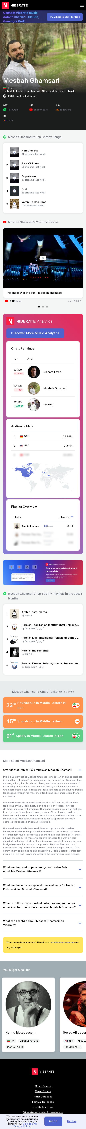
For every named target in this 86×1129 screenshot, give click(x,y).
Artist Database (43, 1096)
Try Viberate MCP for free (65, 16)
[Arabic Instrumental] (14, 613)
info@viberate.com (62, 942)
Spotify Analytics (43, 1107)
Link (45, 526)
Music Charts (43, 1091)
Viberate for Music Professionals (43, 1112)
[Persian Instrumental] (14, 652)
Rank (16, 359)
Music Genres (43, 1086)
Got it (53, 1121)
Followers (63, 517)
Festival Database (43, 1101)
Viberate (15, 5)
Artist (30, 359)
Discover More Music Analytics (35, 333)
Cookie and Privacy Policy (25, 1125)
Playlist (18, 517)
